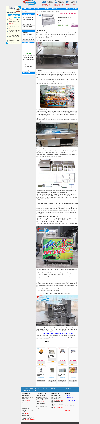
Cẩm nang (55, 8)
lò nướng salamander (44, 338)
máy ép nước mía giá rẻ (58, 203)
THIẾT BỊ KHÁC (43, 11)
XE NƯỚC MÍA (25, 32)
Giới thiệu (36, 8)
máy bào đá (68, 223)
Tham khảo (39, 83)
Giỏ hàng (75, 8)
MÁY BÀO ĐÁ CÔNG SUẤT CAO (28, 39)
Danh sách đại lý (26, 390)
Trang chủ (38, 11)
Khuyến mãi (68, 388)
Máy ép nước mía (27, 8)
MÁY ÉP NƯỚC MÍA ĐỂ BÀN (28, 17)
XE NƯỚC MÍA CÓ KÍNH (27, 34)
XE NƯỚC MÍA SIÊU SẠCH (28, 36)
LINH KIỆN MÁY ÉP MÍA (27, 21)
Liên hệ (68, 8)
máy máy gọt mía (61, 223)
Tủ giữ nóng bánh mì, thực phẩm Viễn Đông (52, 83)
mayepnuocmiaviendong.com (61, 36)
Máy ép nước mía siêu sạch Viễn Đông (31, 388)
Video (61, 8)
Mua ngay (75, 25)
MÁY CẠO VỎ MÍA (26, 22)
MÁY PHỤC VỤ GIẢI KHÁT (27, 26)
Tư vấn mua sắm (45, 8)
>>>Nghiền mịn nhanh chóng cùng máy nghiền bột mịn (57, 333)
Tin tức (60, 388)
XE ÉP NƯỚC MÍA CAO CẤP (28, 19)
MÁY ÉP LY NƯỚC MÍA (27, 24)
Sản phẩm (53, 388)
